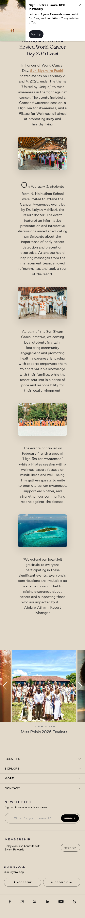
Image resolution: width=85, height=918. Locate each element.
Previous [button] (6, 686)
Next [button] (78, 686)
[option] (42, 692)
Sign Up (70, 848)
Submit (70, 818)
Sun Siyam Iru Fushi (46, 70)
